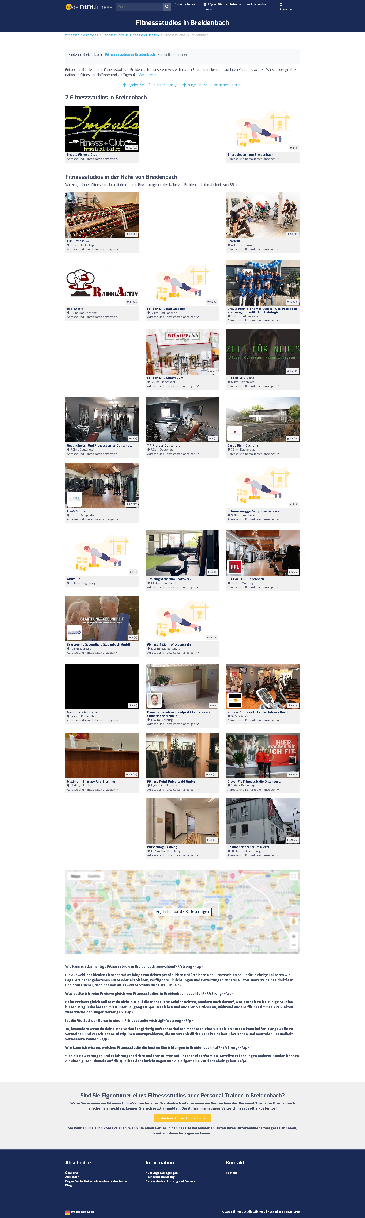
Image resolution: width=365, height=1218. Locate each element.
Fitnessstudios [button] (185, 4)
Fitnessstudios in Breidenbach (130, 54)
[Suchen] (167, 7)
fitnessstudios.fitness (81, 35)
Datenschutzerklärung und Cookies (170, 1181)
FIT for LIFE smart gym (165, 378)
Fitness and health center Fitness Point (257, 712)
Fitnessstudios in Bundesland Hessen (131, 35)
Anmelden (286, 9)
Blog (68, 1185)
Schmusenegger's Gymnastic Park (253, 511)
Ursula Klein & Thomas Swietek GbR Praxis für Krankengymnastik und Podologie (262, 310)
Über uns (71, 1173)
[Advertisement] (182, 137)
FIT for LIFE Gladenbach (245, 579)
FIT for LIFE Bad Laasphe (166, 309)
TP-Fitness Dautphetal (164, 446)
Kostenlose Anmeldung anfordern (183, 1118)
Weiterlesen (148, 75)
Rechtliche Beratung (160, 1177)
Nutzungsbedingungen (162, 1173)
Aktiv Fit (73, 579)
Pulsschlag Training (162, 847)
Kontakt (231, 1173)
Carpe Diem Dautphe (242, 446)
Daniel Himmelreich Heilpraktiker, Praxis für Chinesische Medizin (180, 714)
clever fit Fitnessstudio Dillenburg (254, 782)
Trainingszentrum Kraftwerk (169, 579)
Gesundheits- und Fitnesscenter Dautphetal (100, 446)
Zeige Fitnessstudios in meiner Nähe (214, 85)
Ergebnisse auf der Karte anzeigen (153, 85)
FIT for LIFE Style (240, 378)
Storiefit (233, 241)
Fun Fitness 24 (78, 241)
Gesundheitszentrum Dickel (248, 847)
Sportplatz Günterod (83, 712)
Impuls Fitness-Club (82, 155)
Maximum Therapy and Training (91, 782)
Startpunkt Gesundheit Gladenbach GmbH (98, 645)
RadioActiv (75, 309)
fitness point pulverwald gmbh (171, 782)
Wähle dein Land (82, 1212)
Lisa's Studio (76, 511)
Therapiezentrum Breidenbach (250, 155)
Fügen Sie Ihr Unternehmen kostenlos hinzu (235, 6)
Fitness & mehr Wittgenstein (169, 645)
